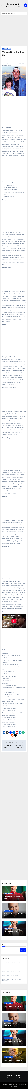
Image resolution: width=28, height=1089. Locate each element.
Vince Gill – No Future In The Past (8, 745)
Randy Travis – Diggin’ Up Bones (11, 971)
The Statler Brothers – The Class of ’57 (13, 967)
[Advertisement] (14, 31)
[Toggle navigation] (1, 5)
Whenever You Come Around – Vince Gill (19, 745)
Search (4, 945)
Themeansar (13, 1086)
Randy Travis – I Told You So (10, 975)
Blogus (22, 1084)
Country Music (13, 4)
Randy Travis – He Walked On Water (12, 963)
